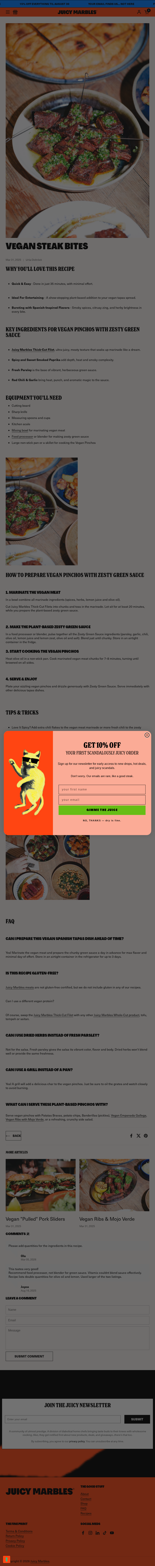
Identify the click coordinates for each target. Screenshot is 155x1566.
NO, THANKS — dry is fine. (102, 820)
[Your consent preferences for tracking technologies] (6, 1559)
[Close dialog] (147, 735)
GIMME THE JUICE (102, 810)
